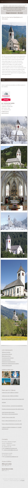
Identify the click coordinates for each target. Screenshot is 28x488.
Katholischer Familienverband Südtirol (10, 363)
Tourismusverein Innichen (8, 358)
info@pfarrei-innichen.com (11, 448)
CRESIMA (4, 402)
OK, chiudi (20, 13)
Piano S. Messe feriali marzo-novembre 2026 (12, 424)
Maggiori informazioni (11, 13)
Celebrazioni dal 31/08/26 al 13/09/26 (10, 392)
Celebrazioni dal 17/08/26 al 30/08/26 (10, 396)
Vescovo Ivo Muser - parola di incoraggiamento (12, 405)
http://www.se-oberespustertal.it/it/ (10, 414)
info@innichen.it (5, 111)
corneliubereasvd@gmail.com (11, 456)
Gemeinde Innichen (6, 359)
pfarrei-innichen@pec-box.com (11, 450)
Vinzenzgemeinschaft (7, 365)
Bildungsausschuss (6, 356)
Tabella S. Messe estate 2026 (8, 417)
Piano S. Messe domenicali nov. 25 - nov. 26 (11, 420)
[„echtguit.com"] (22, 480)
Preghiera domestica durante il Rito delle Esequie (13, 409)
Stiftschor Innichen (6, 352)
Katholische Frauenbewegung (8, 361)
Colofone (6, 480)
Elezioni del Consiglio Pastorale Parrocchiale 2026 (13, 399)
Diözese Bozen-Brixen (7, 354)
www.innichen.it (5, 113)
